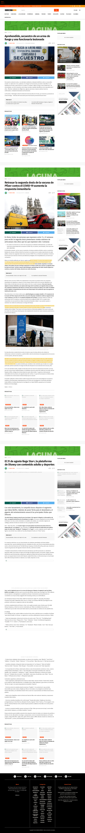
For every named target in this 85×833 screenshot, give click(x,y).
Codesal (35, 802)
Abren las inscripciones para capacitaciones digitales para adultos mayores (12, 430)
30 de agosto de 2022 (71, 234)
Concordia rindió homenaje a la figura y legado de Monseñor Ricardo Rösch (29, 128)
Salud (49, 812)
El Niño (42, 796)
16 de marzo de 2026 (70, 503)
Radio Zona (12, 43)
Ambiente (35, 788)
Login (76, 10)
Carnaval (37, 14)
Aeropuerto (35, 787)
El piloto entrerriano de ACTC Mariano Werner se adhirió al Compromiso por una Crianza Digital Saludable (67, 789)
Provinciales (49, 806)
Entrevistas (8, 17)
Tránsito (49, 817)
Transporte (49, 819)
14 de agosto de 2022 (71, 510)
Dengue (35, 821)
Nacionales (49, 792)
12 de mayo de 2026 (8, 765)
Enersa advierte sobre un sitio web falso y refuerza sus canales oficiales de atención (46, 430)
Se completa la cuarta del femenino (39, 275)
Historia (42, 818)
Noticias (7, 14)
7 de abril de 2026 (43, 765)
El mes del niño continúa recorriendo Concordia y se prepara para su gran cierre (11, 128)
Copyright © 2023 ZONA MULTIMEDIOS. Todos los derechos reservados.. (42, 830)
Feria (42, 811)
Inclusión (42, 822)
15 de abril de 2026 (26, 434)
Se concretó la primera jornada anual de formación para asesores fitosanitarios (73, 85)
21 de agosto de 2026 (26, 155)
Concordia (13, 14)
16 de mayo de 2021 (20, 43)
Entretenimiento (43, 799)
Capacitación (35, 797)
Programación (7, 6)
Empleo (42, 797)
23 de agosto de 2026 (9, 131)
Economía (42, 787)
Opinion (49, 797)
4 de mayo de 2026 (70, 80)
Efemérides (30, 14)
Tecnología (49, 814)
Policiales (68, 14)
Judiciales (49, 787)
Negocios (49, 794)
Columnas (75, 14)
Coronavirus (35, 817)
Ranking (49, 808)
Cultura (62, 14)
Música (49, 790)
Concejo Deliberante (35, 810)
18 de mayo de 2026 (43, 413)
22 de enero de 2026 (70, 70)
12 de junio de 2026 (26, 410)
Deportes (35, 822)
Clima (35, 800)
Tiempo (49, 14)
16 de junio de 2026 (8, 410)
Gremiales (42, 817)
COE (35, 804)
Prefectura (49, 803)
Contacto (21, 6)
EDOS (42, 790)
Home (6, 32)
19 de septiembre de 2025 (71, 88)
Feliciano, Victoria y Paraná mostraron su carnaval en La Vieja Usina (73, 67)
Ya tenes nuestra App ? (14, 6)
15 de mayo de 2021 (20, 192)
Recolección (49, 810)
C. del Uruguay (21, 14)
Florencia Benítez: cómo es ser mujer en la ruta (16, 275)
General (9, 178)
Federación (42, 809)
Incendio (42, 820)
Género (42, 815)
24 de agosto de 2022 (63, 486)
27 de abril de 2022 (62, 61)
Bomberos (35, 792)
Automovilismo (36, 790)
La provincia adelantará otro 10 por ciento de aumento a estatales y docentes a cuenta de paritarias (67, 483)
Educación (55, 14)
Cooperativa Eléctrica (35, 815)
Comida (35, 808)
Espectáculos (43, 803)
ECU (42, 788)
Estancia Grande (42, 805)
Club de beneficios (27, 6)
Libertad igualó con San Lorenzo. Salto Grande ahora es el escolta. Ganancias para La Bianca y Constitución (73, 76)
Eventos (42, 808)
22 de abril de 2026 (70, 496)
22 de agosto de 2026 (26, 131)
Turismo (43, 14)
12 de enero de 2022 (70, 218)
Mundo (49, 788)
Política (49, 801)
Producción (49, 805)
